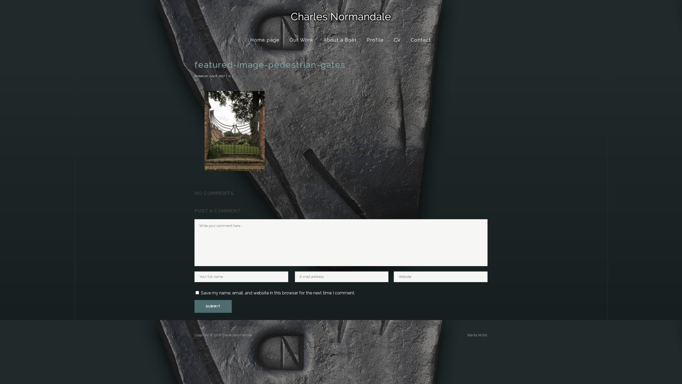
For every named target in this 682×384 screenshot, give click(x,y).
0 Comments (243, 76)
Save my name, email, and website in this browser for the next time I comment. (278, 292)
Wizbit (483, 335)
